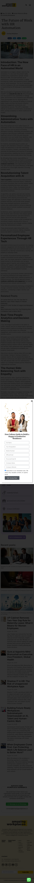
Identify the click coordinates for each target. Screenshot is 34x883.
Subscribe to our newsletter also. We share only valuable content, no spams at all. (16, 472)
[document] (17, 441)
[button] (31, 401)
